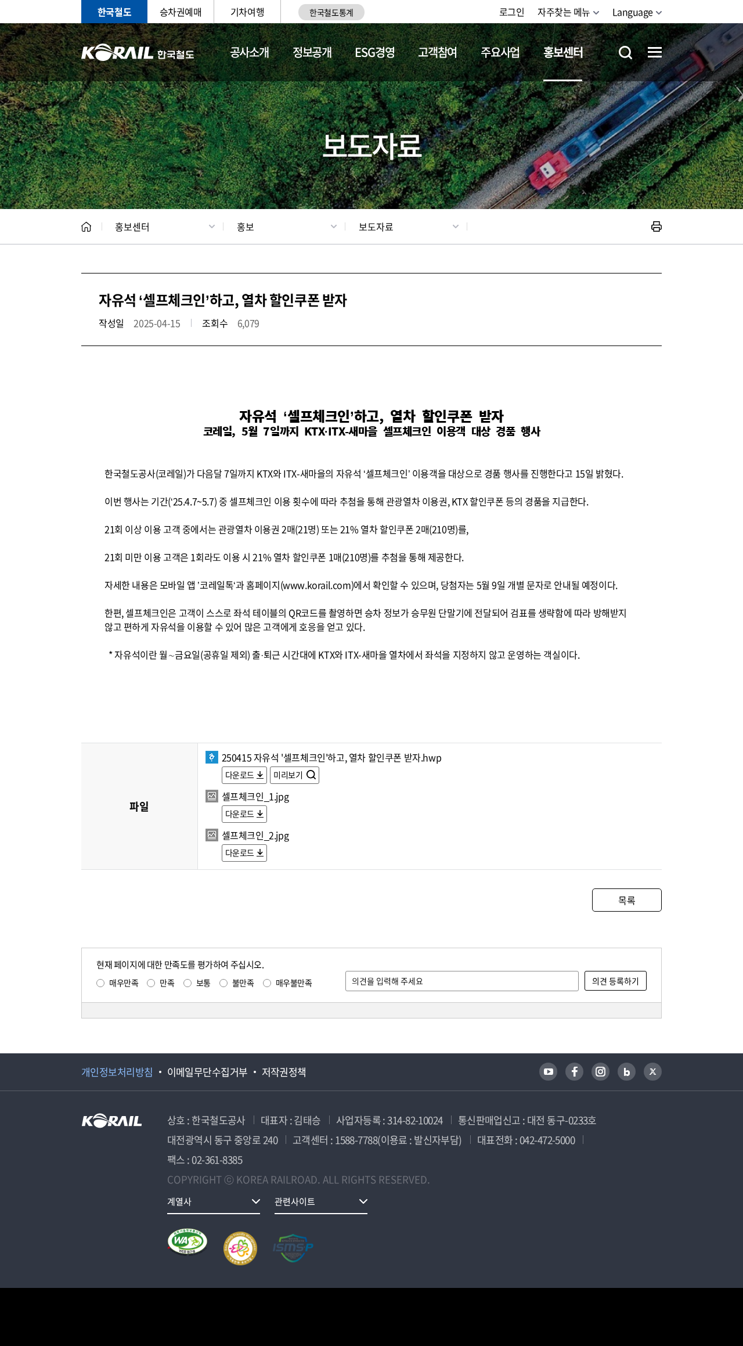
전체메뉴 (655, 52)
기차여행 (247, 12)
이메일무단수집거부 (207, 1072)
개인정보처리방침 (117, 1072)
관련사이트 (295, 1201)
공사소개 (249, 52)
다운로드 (239, 774)
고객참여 (437, 52)
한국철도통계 (331, 12)
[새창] (548, 1072)
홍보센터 (562, 52)
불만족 (243, 982)
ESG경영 (374, 52)
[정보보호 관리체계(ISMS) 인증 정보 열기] (293, 1248)
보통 (203, 982)
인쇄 (656, 226)
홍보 (245, 226)
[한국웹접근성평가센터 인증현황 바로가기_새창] (187, 1248)
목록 (626, 900)
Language (632, 12)
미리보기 (288, 774)
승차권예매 (181, 12)
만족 (167, 982)
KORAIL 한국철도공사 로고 (137, 52)
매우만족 (123, 982)
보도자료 (376, 226)
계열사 (179, 1201)
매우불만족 (294, 982)
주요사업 (500, 52)
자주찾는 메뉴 (564, 12)
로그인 (512, 12)
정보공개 (312, 52)
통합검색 (625, 52)
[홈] (86, 227)
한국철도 (114, 12)
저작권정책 (284, 1072)
